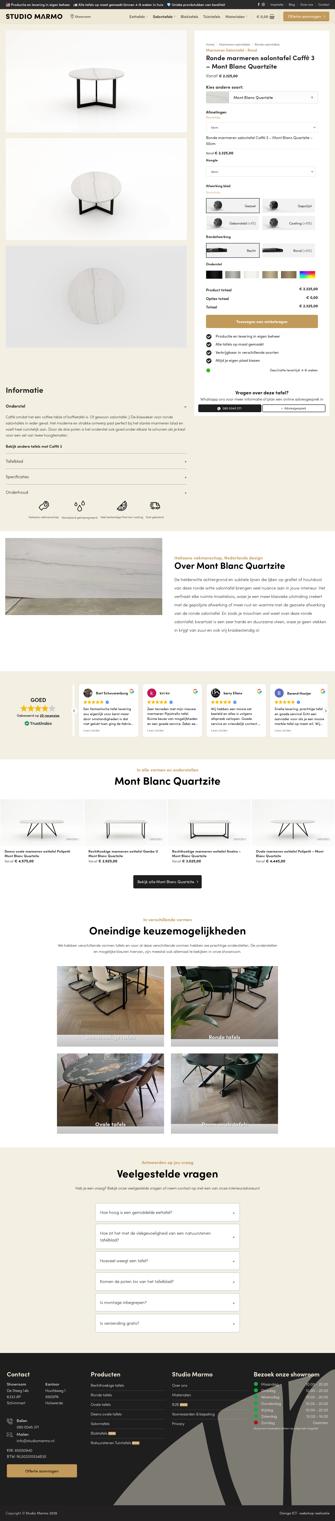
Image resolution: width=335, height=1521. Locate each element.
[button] (265, 16)
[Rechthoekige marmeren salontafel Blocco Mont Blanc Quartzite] (293, 822)
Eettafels (137, 16)
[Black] (214, 274)
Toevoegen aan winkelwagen (262, 321)
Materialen (235, 16)
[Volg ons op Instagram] (263, 4)
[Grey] (233, 274)
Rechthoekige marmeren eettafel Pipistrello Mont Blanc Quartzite (40, 853)
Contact (323, 4)
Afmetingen (216, 114)
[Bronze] (270, 274)
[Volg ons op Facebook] (258, 4)
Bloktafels (189, 16)
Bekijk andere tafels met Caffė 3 (34, 446)
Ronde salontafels (267, 44)
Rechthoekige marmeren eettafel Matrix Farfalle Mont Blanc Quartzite (121, 853)
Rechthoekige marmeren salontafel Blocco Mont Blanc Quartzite (290, 853)
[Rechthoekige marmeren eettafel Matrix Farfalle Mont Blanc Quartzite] (125, 822)
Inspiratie (277, 4)
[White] (251, 274)
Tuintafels (211, 16)
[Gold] (288, 274)
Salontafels (163, 16)
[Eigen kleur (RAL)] (307, 274)
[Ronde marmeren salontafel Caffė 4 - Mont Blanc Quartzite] (209, 822)
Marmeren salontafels (234, 44)
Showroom (80, 16)
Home (210, 44)
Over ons (306, 4)
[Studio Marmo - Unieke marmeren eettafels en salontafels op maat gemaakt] (34, 16)
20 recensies (49, 715)
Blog (292, 4)
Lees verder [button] (87, 730)
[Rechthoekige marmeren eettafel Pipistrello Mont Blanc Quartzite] (41, 822)
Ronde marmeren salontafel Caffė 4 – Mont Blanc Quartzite (207, 853)
